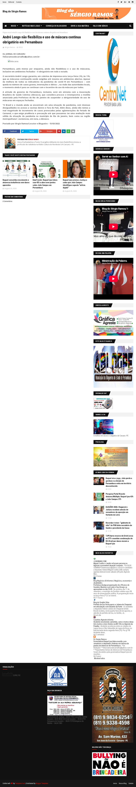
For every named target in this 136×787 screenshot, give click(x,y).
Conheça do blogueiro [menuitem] (56, 26)
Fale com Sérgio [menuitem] (100, 26)
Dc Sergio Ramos (100, 639)
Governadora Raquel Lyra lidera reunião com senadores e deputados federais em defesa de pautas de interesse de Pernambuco (111, 643)
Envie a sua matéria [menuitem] (80, 26)
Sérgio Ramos (10, 47)
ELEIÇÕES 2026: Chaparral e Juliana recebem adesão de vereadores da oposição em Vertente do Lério (117, 511)
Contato (19, 2)
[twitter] (121, 2)
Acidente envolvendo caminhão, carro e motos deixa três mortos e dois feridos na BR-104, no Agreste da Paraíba (113, 624)
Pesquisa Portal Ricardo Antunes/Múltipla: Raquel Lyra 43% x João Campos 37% (119, 496)
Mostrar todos (99, 658)
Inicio (4, 2)
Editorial (11, 2)
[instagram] (132, 2)
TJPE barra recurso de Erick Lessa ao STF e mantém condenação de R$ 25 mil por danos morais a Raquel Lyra (119, 540)
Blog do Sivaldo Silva (101, 602)
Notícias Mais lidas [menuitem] (31, 26)
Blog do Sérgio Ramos (15, 11)
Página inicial (7, 32)
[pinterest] (129, 2)
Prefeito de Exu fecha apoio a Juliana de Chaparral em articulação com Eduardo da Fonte (112, 605)
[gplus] (125, 2)
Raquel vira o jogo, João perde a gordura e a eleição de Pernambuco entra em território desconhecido (119, 482)
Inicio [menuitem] (13, 26)
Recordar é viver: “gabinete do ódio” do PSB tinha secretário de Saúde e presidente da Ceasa (119, 525)
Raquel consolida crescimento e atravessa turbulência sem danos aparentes (16, 182)
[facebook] (118, 2)
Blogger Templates (42, 783)
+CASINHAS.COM (100, 561)
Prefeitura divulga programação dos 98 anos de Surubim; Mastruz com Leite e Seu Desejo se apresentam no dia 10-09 (111, 587)
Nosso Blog (123, 783)
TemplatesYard (20, 783)
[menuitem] (6, 26)
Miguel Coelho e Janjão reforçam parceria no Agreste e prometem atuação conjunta (111, 564)
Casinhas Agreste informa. (104, 620)
